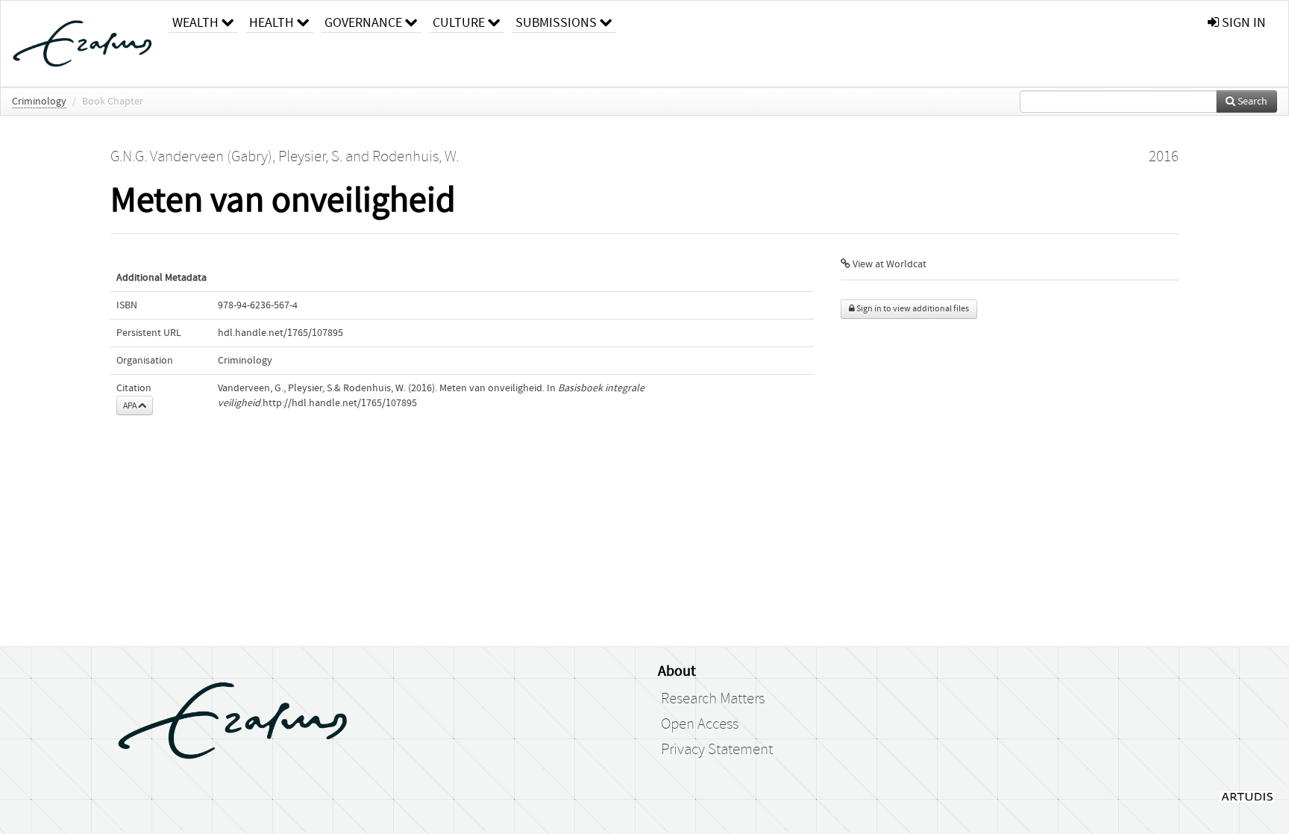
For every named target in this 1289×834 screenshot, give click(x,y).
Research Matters (713, 699)
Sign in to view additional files (912, 309)
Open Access (699, 724)
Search (1251, 102)
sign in (1242, 23)
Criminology (39, 102)
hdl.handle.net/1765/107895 (280, 333)
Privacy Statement (717, 750)
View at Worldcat (888, 264)
